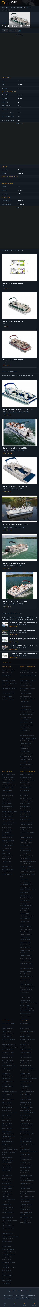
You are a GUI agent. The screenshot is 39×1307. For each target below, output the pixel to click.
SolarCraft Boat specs (26, 1188)
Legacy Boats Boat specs (26, 725)
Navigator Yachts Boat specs (9, 683)
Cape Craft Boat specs (7, 1060)
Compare (14, 30)
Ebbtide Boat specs (25, 845)
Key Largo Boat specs (7, 1107)
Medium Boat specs (7, 771)
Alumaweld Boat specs (7, 1028)
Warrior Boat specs (6, 1270)
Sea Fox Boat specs (25, 939)
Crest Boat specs (6, 1073)
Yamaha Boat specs (7, 1280)
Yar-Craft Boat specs (25, 1222)
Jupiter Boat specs (6, 827)
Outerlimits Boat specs (7, 842)
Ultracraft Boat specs (25, 1209)
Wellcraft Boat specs (25, 761)
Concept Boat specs (7, 790)
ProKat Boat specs (6, 850)
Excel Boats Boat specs (26, 1081)
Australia (20, 1291)
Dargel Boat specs (25, 1073)
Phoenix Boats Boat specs (27, 1157)
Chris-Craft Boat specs (26, 696)
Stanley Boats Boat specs (26, 963)
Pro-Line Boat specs (7, 848)
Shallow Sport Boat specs (8, 1199)
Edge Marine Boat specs (26, 848)
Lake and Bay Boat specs (26, 1123)
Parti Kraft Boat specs (7, 1157)
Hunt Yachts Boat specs (8, 677)
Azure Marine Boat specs (26, 798)
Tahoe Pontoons (20, 7)
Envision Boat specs (25, 850)
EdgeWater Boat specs (7, 806)
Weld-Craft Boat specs (26, 1217)
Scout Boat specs (6, 861)
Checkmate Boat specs (26, 824)
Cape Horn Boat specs (26, 816)
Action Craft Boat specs (26, 1026)
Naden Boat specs (25, 1149)
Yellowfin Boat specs (25, 1015)
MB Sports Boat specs (7, 1128)
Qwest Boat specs (25, 1170)
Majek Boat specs (24, 1131)
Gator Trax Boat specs (26, 1097)
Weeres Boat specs (7, 1272)
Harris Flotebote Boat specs (27, 863)
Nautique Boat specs (25, 903)
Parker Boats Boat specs (8, 845)
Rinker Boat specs (25, 751)
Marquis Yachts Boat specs (8, 680)
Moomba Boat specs (7, 1139)
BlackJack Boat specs (26, 1057)
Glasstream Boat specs (26, 855)
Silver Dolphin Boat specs (27, 1185)
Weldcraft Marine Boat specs (27, 1010)
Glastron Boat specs (25, 858)
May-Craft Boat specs (25, 895)
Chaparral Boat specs (25, 693)
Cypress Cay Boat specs (26, 840)
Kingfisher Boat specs (7, 829)
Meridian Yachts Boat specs (27, 735)
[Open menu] (36, 3)
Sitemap (33, 1298)
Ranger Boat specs (6, 1170)
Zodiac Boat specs (6, 1283)
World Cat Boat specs (7, 874)
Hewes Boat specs (6, 1102)
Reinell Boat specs (6, 1173)
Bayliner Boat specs (25, 683)
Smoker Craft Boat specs (8, 1215)
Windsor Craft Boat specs (27, 764)
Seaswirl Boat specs (7, 863)
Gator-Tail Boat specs (25, 1099)
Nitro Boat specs (6, 1144)
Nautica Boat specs (25, 900)
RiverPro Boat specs (25, 1172)
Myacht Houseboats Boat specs (28, 738)
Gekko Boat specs (6, 1097)
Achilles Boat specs (25, 1023)
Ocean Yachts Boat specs (8, 691)
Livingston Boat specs (26, 1128)
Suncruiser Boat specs (8, 1230)
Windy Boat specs (25, 767)
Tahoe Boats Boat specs (26, 984)
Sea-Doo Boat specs (7, 1191)
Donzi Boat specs (6, 798)
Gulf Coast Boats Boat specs (9, 822)
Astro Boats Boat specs (8, 1033)
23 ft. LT (29, 7)
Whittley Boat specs (25, 1013)
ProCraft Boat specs (7, 1167)
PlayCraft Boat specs (25, 910)
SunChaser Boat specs (7, 1228)
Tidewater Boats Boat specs (9, 1251)
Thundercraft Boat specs (8, 1249)
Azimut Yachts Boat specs (8, 670)
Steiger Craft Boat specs (26, 968)
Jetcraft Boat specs (7, 824)
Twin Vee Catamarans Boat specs (28, 1002)
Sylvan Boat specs (6, 1246)
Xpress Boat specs (6, 1278)
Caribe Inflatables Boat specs (27, 1068)
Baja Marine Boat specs (7, 777)
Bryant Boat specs (25, 803)
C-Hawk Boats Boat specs (27, 808)
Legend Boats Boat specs (27, 1125)
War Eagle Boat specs (25, 1214)
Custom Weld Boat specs (26, 837)
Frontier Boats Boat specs (27, 1091)
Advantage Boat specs (26, 777)
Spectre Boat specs (7, 866)
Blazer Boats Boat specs (8, 1052)
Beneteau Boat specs (25, 685)
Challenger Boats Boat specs (9, 785)
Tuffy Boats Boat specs (26, 1204)
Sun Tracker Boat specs (26, 976)
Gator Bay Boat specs (7, 1094)
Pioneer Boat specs (7, 1162)
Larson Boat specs (6, 832)
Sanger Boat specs (6, 1178)
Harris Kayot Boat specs (8, 1099)
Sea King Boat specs (7, 1188)
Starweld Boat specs (25, 1193)
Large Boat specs (6, 666)
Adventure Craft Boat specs (27, 779)
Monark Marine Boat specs (8, 1136)
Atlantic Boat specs (25, 790)
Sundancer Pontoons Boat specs (10, 1236)
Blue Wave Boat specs (26, 1060)
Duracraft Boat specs (25, 1076)
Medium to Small (10, 7)
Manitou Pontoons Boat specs (27, 889)
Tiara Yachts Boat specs (26, 759)
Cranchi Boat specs (7, 672)
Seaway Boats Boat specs (27, 950)
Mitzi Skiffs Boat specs (26, 1141)
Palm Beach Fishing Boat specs (10, 1149)
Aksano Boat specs (25, 1028)
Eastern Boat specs (7, 803)
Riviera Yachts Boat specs (8, 693)
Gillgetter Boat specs (25, 1104)
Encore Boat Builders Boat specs (28, 1078)
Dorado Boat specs (6, 800)
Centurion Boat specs (7, 782)
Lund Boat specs (6, 1118)
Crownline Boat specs (7, 795)
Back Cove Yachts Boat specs (27, 680)
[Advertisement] (19, 55)
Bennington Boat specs (26, 800)
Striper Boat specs (25, 973)
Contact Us (18, 1298)
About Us (10, 1298)
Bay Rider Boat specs (7, 1036)
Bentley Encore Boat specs (9, 1044)
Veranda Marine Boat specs (8, 1262)
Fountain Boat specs (25, 709)
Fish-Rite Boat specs (25, 1089)
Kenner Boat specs (6, 1104)
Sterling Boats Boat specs (27, 1196)
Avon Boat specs (24, 1044)
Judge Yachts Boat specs (26, 722)
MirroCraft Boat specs (26, 1138)
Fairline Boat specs (6, 675)
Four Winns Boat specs (26, 714)
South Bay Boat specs (7, 1217)
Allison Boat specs (25, 1033)
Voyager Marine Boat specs (8, 1267)
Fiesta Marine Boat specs (8, 814)
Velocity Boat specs (25, 1005)
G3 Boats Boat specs (7, 1089)
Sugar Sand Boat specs (8, 1225)
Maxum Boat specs (25, 733)
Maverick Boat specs (7, 1125)
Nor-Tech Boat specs (7, 685)
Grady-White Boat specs (8, 819)
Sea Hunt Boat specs (25, 942)
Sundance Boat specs (7, 1233)
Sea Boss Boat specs (7, 1180)
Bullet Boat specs (24, 1062)
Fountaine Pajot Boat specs (27, 711)
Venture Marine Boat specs (27, 1008)
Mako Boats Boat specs (26, 884)
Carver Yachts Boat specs (27, 690)
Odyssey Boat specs (7, 1146)
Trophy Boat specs (25, 1000)
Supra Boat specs (24, 981)
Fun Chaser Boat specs (8, 1086)
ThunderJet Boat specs (26, 989)
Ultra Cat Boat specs (25, 1207)
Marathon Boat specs (7, 1120)
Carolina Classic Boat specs (27, 688)
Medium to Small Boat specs (27, 771)
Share (5, 30)
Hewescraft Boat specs (26, 866)
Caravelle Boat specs (25, 819)
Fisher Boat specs (6, 1083)
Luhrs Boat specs (24, 727)
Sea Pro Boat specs (25, 945)
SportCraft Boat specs (7, 869)
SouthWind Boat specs (26, 958)
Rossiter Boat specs (7, 1175)
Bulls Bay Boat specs (25, 1065)
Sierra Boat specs (6, 1204)
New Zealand (27, 1291)
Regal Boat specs (24, 748)
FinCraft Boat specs (25, 1086)
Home (3, 7)
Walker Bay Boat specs (26, 1212)
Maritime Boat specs (7, 1123)
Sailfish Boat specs (6, 858)
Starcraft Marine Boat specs (27, 966)
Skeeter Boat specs (7, 1209)
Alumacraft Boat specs (7, 1026)
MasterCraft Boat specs (8, 835)
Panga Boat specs (24, 908)
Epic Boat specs (24, 853)
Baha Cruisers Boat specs (8, 774)
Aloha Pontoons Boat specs (9, 1023)
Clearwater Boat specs (7, 1070)
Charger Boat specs (7, 1068)
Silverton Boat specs (25, 756)
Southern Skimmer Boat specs (28, 1191)
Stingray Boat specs (25, 971)
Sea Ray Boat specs (7, 696)
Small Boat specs (6, 1020)
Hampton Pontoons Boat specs (28, 1112)
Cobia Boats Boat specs (26, 827)
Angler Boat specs (25, 782)
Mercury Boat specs (7, 1131)
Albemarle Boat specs (26, 670)
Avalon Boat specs (25, 793)
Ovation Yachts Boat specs (27, 740)
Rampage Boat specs (25, 746)
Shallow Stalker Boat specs (27, 1180)
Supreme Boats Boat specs (27, 1199)
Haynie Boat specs (25, 1115)
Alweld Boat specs (25, 1036)
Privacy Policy (25, 1298)
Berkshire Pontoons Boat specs (10, 1047)
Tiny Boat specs (24, 1020)
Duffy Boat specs (6, 1078)
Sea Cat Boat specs (6, 1183)
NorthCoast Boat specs (26, 905)
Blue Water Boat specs (7, 1055)
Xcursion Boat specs (7, 1275)
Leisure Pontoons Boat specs (9, 1112)
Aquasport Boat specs (26, 787)
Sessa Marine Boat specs (8, 699)
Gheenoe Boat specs (25, 1102)
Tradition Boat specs (25, 994)
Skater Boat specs (25, 952)
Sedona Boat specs (7, 1196)
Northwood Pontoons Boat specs (28, 1151)
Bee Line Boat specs (25, 1055)
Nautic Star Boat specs (7, 1141)
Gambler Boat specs (25, 1094)
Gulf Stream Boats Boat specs (28, 861)
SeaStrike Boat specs (7, 1194)
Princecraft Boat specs (26, 918)
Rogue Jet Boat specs (26, 934)
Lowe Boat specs (6, 1115)
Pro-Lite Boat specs (7, 1165)
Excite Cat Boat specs (25, 704)
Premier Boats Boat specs (27, 916)
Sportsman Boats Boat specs (9, 1220)
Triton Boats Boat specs (26, 997)
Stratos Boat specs (6, 1222)
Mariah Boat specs (25, 892)
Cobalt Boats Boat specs (8, 787)
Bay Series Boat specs (26, 1049)
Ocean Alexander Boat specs (9, 688)
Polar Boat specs (24, 913)
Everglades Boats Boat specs (9, 811)
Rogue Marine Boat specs (26, 1175)
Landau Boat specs (6, 1110)
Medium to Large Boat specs (27, 666)
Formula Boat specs (25, 706)
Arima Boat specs (6, 1031)
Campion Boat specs (25, 814)
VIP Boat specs (5, 1264)
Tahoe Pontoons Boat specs (27, 987)
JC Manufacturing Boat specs (27, 871)
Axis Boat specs (24, 795)
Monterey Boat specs (7, 837)
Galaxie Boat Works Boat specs (9, 1091)
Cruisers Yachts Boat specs (27, 698)
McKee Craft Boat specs (26, 897)
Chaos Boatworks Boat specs (27, 1070)
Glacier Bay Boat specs (7, 816)
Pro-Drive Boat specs (25, 1164)
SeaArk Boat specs (25, 1178)
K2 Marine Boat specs (25, 1118)
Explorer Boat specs (25, 1083)
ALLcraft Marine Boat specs (27, 1031)
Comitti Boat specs (25, 829)
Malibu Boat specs (25, 887)
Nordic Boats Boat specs (8, 840)
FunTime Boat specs (25, 717)
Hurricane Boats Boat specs (27, 869)
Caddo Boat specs (25, 811)
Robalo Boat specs (25, 931)
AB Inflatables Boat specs (26, 774)
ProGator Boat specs (25, 1167)
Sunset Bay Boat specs (7, 1238)
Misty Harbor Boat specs (8, 1133)
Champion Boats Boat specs (9, 1065)
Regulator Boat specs (7, 856)
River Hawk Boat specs (26, 929)
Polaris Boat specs (25, 1162)
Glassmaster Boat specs (26, 1107)
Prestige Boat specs (25, 743)
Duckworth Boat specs (26, 842)
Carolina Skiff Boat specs (8, 1062)
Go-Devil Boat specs (25, 1110)
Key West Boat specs (25, 881)
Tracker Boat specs (25, 1201)
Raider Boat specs (25, 924)
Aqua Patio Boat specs (26, 785)
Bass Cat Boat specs (25, 1047)
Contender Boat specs (7, 793)
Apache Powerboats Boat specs (28, 672)
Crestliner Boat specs (7, 1076)
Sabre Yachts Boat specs (26, 754)
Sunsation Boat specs (26, 979)
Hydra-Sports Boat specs (26, 719)
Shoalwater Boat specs (26, 1183)
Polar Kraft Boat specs (26, 1159)
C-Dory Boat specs (25, 806)
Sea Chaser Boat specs (8, 1186)
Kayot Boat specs (24, 879)
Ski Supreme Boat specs (8, 1212)
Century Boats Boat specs (27, 822)
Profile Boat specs (25, 921)
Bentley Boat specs (7, 1041)
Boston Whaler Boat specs (8, 779)
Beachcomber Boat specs (8, 1039)
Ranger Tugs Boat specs (26, 926)
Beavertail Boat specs (26, 1052)
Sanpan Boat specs (25, 937)
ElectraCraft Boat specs (8, 1081)
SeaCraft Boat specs (25, 947)
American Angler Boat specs (27, 1039)
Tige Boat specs (24, 992)
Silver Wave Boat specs (8, 1207)
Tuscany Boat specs (7, 1257)
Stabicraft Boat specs (25, 960)
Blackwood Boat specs (7, 1049)
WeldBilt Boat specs (25, 1220)
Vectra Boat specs (6, 1259)
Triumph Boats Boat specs (8, 1254)
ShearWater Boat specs (8, 1201)
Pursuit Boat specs (6, 853)
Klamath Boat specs (25, 1120)
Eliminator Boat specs (7, 808)
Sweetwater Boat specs (8, 1243)
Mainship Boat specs (25, 730)
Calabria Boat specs (7, 1057)
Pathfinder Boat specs (7, 1159)
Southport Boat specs (26, 955)
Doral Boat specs (24, 701)
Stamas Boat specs (7, 871)
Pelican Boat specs (25, 1154)
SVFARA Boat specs (7, 1241)
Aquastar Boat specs (25, 1041)
